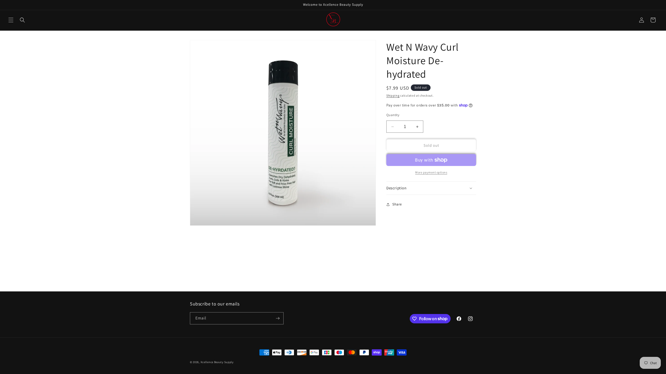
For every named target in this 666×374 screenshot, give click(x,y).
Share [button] (397, 204)
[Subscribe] (277, 318)
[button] (11, 20)
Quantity (392, 115)
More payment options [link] (431, 172)
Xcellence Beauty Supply (217, 362)
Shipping (393, 95)
